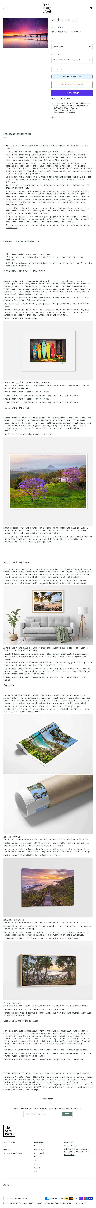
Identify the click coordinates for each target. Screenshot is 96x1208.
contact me (65, 257)
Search (6, 1146)
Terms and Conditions (12, 1153)
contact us (11, 228)
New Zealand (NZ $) (15, 1198)
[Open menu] (6, 8)
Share (57, 117)
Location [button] (68, 1142)
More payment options (60, 99)
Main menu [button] (38, 1142)
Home (35, 1146)
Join (67, 1114)
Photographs (39, 1149)
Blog (35, 1171)
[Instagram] (9, 1185)
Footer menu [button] (9, 1142)
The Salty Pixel (14, 1203)
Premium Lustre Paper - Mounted (68, 60)
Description (57, 27)
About (36, 1164)
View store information (64, 113)
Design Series (40, 1153)
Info (35, 1160)
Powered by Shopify (77, 1203)
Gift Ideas (38, 1157)
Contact (6, 1149)
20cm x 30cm (59, 46)
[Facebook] (4, 1185)
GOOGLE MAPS (69, 1155)
